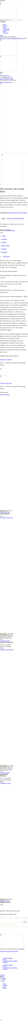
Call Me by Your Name (5, 383)
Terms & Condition (8, 958)
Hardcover (10, 218)
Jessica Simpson (22, 212)
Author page (6, 30)
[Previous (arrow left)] (0, 1020)
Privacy (5, 959)
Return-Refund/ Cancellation (10, 961)
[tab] (6, 256)
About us (5, 26)
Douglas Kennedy (12, 212)
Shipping (5, 962)
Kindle (16, 218)
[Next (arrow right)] (2, 1020)
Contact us (5, 33)
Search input (3, 20)
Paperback (21, 218)
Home (4, 24)
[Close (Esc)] (0, 1019)
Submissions (6, 28)
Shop (4, 27)
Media (4, 31)
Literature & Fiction (8, 78)
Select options (3, 633)
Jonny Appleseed (5, 513)
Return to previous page (6, 82)
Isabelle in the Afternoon (6, 359)
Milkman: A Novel (5, 902)
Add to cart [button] (3, 510)
